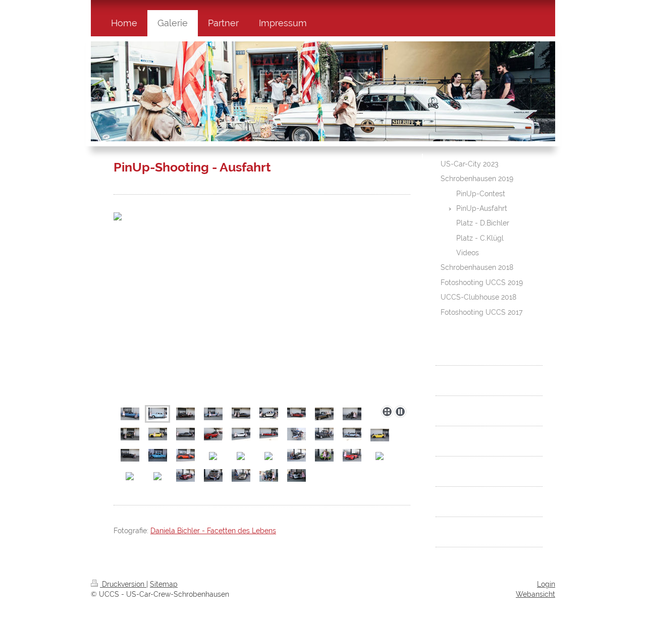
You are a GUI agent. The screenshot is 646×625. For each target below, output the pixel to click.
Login (546, 584)
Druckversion (123, 584)
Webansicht (535, 594)
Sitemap (164, 584)
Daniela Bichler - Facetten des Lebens (213, 531)
